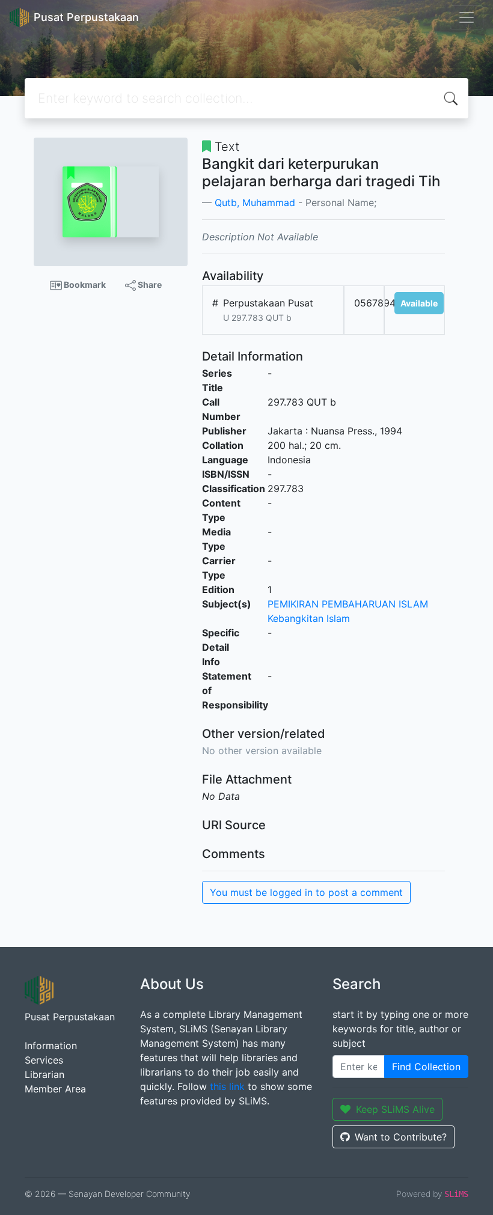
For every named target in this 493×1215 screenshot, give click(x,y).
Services (44, 1060)
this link (227, 1086)
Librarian (44, 1074)
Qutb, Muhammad (255, 202)
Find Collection (426, 1067)
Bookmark (84, 284)
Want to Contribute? (401, 1137)
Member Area (55, 1089)
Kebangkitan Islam (309, 618)
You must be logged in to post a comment (306, 892)
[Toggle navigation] (466, 17)
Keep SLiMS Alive (395, 1109)
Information (51, 1046)
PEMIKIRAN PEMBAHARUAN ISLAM (348, 604)
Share (149, 284)
